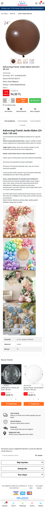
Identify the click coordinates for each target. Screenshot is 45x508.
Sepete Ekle (23, 101)
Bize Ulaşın (22, 475)
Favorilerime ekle (10, 105)
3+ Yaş (19, 339)
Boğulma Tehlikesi (27, 339)
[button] (40, 3)
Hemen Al (36, 100)
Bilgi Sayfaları (22, 462)
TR (17, 349)
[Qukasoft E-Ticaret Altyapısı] (22, 498)
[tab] (9, 121)
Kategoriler (22, 469)
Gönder (40, 455)
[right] (42, 385)
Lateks (19, 344)
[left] (2, 385)
